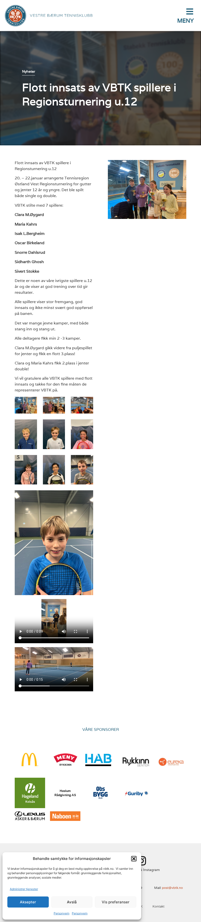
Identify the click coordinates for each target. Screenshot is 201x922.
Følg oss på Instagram (141, 870)
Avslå (72, 902)
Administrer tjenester (24, 889)
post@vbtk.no (172, 888)
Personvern (61, 913)
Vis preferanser (115, 902)
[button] (133, 858)
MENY (185, 20)
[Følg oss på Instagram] (141, 860)
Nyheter (28, 71)
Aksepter (28, 902)
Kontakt (158, 906)
